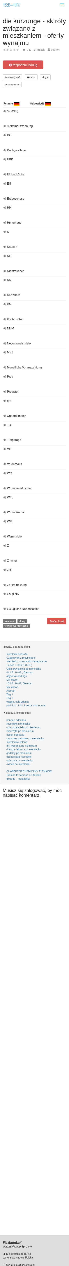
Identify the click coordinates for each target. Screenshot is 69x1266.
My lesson (12, 679)
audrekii (55, 49)
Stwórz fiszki (56, 621)
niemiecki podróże (17, 654)
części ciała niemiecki (18, 756)
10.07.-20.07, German (19, 683)
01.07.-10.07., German (19, 672)
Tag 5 (9, 698)
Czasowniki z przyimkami (21, 657)
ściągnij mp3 (13, 77)
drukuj (32, 77)
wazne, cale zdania (17, 701)
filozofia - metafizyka (18, 778)
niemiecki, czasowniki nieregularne (26, 661)
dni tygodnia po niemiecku (21, 745)
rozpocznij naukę (24, 64)
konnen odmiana (16, 720)
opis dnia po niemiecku (19, 760)
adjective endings (16, 676)
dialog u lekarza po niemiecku (23, 749)
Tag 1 (9, 694)
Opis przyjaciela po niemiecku (23, 668)
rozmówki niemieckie (18, 723)
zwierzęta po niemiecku (20, 731)
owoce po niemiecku (18, 764)
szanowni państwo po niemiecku (25, 738)
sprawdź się (13, 84)
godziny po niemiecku (19, 753)
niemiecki (9, 621)
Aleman (10, 690)
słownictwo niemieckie (16, 625)
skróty (22, 621)
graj (46, 77)
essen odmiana (15, 734)
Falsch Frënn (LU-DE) (19, 665)
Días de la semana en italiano (23, 775)
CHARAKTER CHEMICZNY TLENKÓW (29, 771)
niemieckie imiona (16, 742)
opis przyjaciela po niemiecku (23, 727)
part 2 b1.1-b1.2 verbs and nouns (25, 705)
